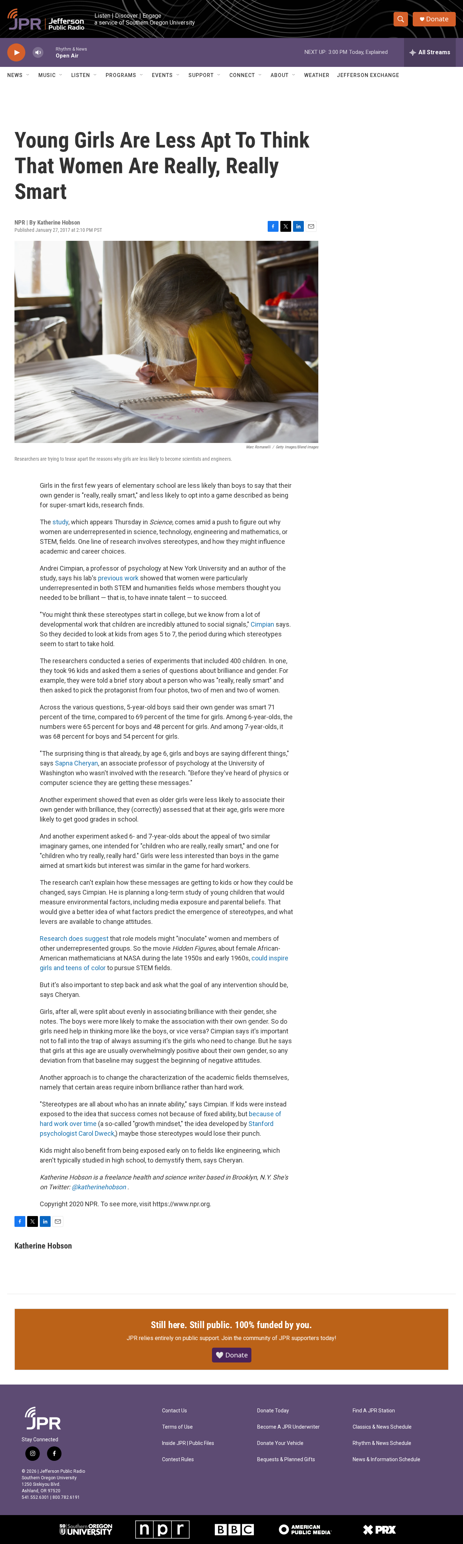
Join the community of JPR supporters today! (278, 1338)
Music (47, 75)
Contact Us (174, 1410)
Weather (317, 75)
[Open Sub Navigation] (28, 75)
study (60, 522)
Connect (242, 75)
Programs (121, 75)
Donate (437, 19)
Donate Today (273, 1410)
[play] (16, 52)
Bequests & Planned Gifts (286, 1459)
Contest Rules (178, 1459)
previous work (118, 578)
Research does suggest (74, 938)
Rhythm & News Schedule (382, 1443)
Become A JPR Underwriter (288, 1427)
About (280, 75)
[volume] (38, 52)
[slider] (49, 52)
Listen (80, 75)
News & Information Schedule (386, 1459)
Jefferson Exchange (368, 75)
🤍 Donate (232, 1355)
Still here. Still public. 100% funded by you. (231, 1324)
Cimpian (263, 624)
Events (162, 75)
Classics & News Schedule (382, 1427)
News (15, 75)
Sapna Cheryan (76, 763)
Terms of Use (177, 1427)
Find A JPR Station (374, 1410)
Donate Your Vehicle (280, 1443)
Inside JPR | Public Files (188, 1443)
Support (201, 75)
